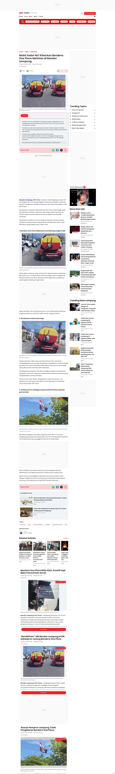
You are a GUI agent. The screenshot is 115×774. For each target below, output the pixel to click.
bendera (37, 204)
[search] (82, 13)
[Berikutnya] (69, 628)
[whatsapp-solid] (53, 150)
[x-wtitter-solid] (61, 150)
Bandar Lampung (25, 200)
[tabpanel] (43, 132)
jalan (41, 202)
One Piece (58, 204)
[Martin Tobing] (21, 532)
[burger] (95, 16)
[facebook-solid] (57, 150)
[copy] (65, 150)
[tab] (25, 115)
